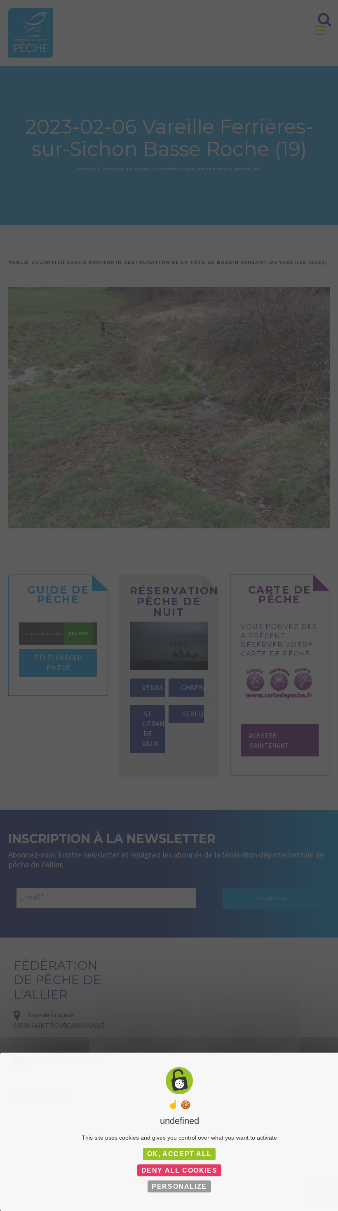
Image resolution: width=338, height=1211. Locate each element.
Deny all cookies (179, 1170)
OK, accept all (179, 1153)
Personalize (179, 1186)
